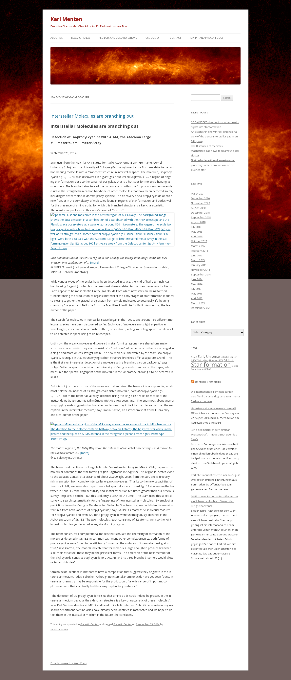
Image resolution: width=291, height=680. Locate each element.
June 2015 (197, 255)
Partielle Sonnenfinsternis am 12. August (215, 475)
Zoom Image (58, 248)
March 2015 (198, 260)
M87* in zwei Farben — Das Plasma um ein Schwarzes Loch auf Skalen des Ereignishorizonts (214, 501)
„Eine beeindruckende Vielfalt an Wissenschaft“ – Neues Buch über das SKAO (214, 434)
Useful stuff (153, 37)
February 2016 (199, 250)
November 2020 (200, 203)
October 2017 (199, 241)
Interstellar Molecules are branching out (92, 116)
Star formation (211, 364)
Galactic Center (89, 624)
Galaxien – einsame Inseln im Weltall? (213, 408)
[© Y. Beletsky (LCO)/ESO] (112, 434)
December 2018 (200, 212)
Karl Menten (66, 19)
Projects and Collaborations (118, 37)
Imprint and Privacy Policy (206, 37)
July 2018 (196, 227)
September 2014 (201, 274)
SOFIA (229, 360)
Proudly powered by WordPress (68, 663)
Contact (175, 37)
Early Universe (209, 356)
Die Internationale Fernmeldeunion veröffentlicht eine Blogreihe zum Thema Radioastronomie (215, 396)
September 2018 (201, 217)
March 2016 (198, 246)
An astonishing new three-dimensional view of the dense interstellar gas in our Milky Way (215, 136)
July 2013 (196, 289)
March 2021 (198, 193)
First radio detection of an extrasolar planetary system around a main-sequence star (213, 165)
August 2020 (198, 208)
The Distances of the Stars (207, 146)
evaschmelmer (59, 629)
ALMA (194, 357)
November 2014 (200, 269)
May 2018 (196, 231)
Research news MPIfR (207, 382)
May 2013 (196, 293)
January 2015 (198, 265)
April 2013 (197, 298)
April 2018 (197, 236)
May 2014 (196, 284)
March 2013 (198, 303)
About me (56, 37)
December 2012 (200, 308)
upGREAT (206, 369)
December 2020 (200, 198)
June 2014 (197, 279)
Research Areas (80, 37)
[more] (94, 262)
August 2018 (198, 222)
